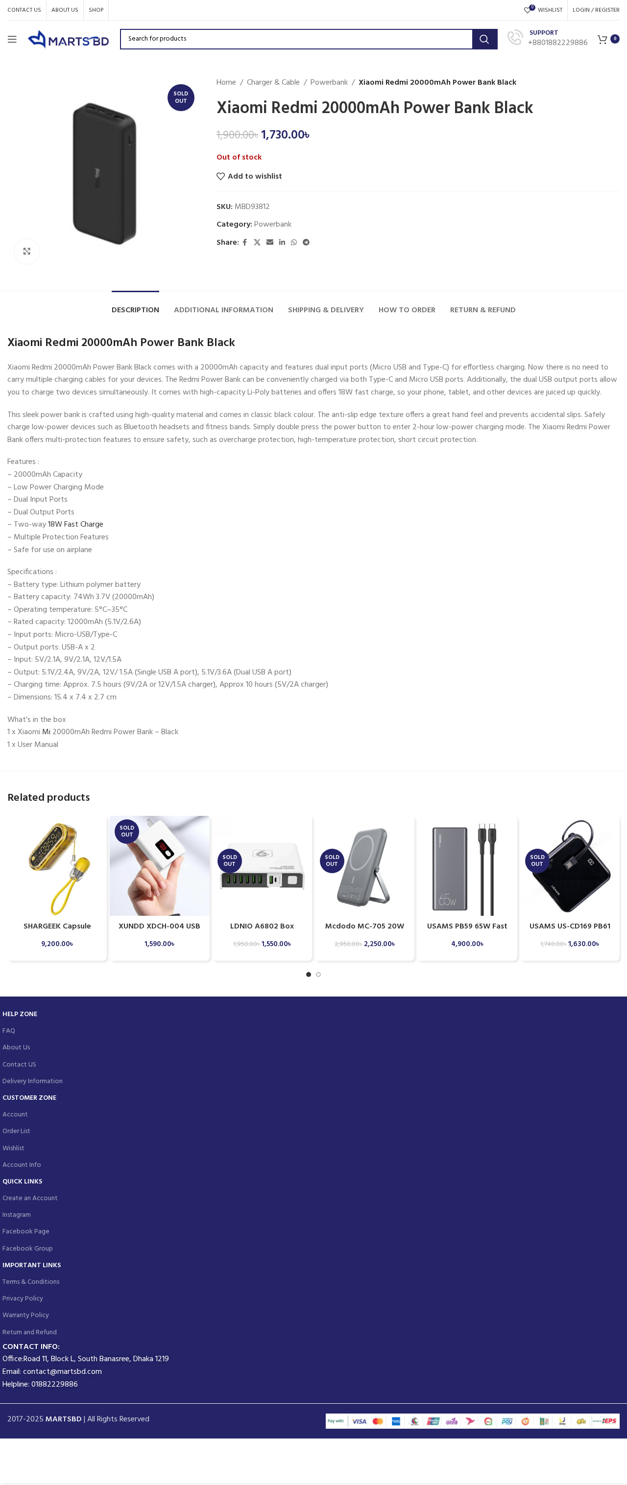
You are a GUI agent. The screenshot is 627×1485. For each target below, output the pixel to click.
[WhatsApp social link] (294, 243)
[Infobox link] (547, 39)
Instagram (16, 1215)
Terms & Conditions (30, 1282)
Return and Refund (29, 1332)
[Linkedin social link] (282, 243)
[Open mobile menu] (12, 39)
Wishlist (13, 1148)
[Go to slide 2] (318, 974)
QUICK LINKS (22, 1181)
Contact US (19, 1064)
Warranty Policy (25, 1315)
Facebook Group (27, 1248)
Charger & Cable (273, 83)
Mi (46, 732)
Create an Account (30, 1198)
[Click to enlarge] (27, 251)
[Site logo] (68, 39)
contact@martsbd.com (62, 1372)
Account (15, 1114)
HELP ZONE (19, 1014)
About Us (16, 1047)
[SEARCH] (484, 39)
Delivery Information (32, 1081)
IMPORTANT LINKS (31, 1265)
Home (226, 83)
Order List (16, 1131)
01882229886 (54, 1384)
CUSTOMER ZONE (29, 1098)
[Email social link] (270, 243)
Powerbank (329, 83)
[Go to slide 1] (308, 974)
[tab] (135, 306)
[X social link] (257, 243)
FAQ (8, 1031)
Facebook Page (25, 1231)
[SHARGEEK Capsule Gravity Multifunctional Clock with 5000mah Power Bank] (57, 865)
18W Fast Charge (75, 524)
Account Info (21, 1165)
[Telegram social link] (306, 243)
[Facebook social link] (245, 243)
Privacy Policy (22, 1298)
